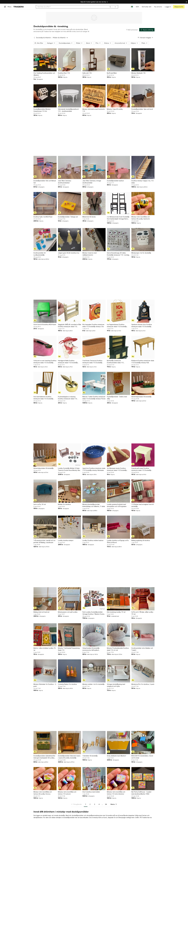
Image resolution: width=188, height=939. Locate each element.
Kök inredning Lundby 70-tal (116, 612)
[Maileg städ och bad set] (45, 598)
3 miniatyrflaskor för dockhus (67, 684)
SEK (137, 7)
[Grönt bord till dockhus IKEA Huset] (45, 311)
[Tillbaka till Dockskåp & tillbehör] (34, 37)
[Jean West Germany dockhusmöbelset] (69, 167)
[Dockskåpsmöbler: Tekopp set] (69, 203)
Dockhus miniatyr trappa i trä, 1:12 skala (142, 182)
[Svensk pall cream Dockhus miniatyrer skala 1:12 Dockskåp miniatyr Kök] (143, 455)
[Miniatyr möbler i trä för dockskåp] (94, 670)
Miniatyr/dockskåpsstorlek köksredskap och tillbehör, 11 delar (93, 505)
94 (106, 804)
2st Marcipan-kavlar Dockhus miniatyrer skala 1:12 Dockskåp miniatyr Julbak (117, 469)
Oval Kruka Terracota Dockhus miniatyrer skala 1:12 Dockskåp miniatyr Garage (92, 362)
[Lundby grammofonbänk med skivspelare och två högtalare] (118, 491)
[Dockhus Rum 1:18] (69, 59)
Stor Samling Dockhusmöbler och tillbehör (44, 74)
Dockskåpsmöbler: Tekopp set (68, 217)
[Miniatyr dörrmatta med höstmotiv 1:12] (94, 95)
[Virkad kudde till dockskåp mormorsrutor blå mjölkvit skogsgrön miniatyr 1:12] (94, 634)
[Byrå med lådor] (118, 59)
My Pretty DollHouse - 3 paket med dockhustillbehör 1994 (141, 793)
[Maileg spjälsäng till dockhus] (143, 527)
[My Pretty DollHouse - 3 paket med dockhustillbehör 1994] (143, 778)
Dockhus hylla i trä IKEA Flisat (42, 217)
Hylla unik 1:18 (87, 73)
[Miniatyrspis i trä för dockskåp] (143, 239)
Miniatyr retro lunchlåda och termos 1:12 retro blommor (116, 793)
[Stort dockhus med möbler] (94, 778)
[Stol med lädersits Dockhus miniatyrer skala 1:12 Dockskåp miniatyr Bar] (45, 383)
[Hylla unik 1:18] (94, 59)
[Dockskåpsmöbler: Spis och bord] (143, 95)
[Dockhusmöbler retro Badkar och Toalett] (143, 634)
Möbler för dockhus (64, 504)
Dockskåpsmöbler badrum (115, 181)
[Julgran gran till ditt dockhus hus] (69, 239)
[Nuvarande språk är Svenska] (132, 6)
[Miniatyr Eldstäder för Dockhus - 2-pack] (45, 670)
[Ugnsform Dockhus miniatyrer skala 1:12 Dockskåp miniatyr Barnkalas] (94, 455)
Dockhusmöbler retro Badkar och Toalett (142, 649)
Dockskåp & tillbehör (43, 37)
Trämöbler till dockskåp (90, 756)
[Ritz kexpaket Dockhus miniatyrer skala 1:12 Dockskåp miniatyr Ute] (94, 311)
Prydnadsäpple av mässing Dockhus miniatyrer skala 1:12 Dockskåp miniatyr (67, 398)
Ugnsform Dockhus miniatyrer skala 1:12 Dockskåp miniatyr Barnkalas (93, 469)
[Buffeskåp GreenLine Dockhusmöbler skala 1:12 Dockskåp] (118, 347)
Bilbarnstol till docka (89, 217)
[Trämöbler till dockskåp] (94, 742)
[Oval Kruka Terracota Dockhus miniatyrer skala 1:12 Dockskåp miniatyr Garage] (94, 347)
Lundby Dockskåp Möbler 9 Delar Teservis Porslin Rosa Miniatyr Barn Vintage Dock (69, 469)
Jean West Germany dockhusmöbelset (64, 182)
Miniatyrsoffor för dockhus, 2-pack (142, 684)
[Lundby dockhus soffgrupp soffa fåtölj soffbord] (118, 527)
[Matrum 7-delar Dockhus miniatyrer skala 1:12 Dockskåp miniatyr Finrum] (94, 383)
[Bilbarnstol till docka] (94, 203)
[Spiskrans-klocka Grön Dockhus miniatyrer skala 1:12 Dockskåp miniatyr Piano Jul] (143, 311)
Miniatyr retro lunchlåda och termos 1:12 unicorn (67, 793)
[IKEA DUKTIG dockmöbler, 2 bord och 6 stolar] (143, 742)
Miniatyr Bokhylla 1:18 (138, 73)
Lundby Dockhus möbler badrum (92, 540)
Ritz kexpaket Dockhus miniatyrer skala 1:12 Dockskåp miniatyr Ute (93, 325)
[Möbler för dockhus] (69, 491)
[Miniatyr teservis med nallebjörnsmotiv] (94, 239)
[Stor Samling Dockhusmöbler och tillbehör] (45, 59)
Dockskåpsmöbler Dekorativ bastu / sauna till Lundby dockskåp (69, 757)
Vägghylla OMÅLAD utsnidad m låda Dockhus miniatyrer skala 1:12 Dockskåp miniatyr (69, 326)
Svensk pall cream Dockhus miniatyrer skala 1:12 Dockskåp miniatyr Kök (141, 469)
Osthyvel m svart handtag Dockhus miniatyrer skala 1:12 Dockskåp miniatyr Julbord (44, 362)
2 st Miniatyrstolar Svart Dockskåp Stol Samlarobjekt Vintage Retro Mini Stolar (118, 218)
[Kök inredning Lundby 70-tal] (118, 598)
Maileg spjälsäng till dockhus (140, 540)
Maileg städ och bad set (41, 612)
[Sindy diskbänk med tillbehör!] (118, 742)
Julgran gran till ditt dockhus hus (68, 253)
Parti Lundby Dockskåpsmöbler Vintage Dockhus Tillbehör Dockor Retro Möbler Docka (93, 613)
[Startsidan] (18, 6)
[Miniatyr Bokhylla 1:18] (143, 59)
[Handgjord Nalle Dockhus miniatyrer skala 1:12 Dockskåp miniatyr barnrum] (69, 347)
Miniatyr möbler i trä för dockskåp (93, 684)
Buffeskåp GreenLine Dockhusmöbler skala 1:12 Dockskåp (115, 362)
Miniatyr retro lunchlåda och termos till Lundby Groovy (42, 793)
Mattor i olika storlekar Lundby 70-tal (44, 649)
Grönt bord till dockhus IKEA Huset (44, 324)
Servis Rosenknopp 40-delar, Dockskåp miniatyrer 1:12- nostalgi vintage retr (118, 254)
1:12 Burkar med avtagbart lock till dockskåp (142, 505)
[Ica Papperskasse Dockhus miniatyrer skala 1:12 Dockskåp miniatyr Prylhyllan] (118, 311)
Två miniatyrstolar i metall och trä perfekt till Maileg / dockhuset (44, 541)
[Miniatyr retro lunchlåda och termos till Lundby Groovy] (45, 778)
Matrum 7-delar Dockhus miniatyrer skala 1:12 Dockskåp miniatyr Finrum (93, 398)
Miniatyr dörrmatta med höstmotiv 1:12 (93, 110)
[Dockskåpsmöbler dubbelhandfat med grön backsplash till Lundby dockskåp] (45, 742)
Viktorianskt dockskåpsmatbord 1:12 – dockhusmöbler (68, 110)
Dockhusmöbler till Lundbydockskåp (39, 254)
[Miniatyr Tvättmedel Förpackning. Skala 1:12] (69, 634)
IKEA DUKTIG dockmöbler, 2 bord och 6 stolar (142, 757)
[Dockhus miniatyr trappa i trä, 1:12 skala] (143, 167)
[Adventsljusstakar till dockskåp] (143, 383)
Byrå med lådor (112, 73)
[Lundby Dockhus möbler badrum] (94, 527)
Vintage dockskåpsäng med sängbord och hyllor (116, 685)
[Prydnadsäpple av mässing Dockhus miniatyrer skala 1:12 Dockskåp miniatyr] (69, 383)
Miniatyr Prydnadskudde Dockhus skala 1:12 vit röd (118, 649)
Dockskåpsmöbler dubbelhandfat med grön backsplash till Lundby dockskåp (44, 757)
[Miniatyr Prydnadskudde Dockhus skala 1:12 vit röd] (118, 634)
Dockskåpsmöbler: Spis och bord (142, 109)
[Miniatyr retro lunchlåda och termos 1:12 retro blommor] (118, 778)
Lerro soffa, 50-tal (39, 504)
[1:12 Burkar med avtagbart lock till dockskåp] (143, 491)
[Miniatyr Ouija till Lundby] (118, 95)
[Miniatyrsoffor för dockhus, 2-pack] (143, 670)
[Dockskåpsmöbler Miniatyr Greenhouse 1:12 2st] (45, 95)
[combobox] (74, 6)
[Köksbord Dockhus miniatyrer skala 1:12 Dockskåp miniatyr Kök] (143, 347)
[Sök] (110, 6)
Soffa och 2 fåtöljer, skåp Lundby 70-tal (142, 613)
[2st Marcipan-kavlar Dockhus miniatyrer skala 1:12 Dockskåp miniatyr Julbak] (118, 455)
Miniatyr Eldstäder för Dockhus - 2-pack (44, 685)
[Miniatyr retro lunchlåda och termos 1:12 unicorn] (69, 778)
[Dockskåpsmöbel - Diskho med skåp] (118, 383)
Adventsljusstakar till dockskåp (141, 396)
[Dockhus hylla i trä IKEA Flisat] (45, 203)
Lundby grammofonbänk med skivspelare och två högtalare (116, 505)
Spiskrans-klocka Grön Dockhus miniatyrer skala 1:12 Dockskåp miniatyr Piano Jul (141, 326)
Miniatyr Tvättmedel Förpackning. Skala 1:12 (69, 649)
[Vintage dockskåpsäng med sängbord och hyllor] (118, 670)
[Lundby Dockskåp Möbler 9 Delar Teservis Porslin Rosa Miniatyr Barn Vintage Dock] (69, 455)
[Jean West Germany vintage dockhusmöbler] (94, 167)
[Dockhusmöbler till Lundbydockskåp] (45, 239)
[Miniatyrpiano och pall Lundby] (69, 598)
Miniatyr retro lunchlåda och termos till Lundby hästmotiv (140, 218)
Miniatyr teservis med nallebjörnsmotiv (89, 254)
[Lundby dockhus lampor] (69, 527)
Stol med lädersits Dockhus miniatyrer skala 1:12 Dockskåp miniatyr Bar (43, 398)
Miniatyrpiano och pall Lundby (67, 612)
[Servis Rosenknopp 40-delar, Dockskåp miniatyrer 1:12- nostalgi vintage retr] (118, 239)
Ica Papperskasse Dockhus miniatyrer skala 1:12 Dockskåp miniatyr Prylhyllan (117, 326)
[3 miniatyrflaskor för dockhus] (69, 670)
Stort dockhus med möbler (91, 792)
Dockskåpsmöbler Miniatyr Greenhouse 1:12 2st (42, 110)
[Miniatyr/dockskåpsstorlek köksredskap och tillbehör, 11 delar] (94, 491)
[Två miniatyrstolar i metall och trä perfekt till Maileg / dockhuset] (45, 527)
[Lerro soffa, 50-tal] (45, 491)
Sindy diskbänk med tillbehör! (116, 756)
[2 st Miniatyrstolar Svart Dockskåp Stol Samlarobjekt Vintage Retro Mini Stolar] (118, 203)
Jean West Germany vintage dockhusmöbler (91, 182)
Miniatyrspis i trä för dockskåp (141, 253)
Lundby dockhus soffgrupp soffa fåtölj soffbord (118, 541)
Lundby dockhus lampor (65, 540)
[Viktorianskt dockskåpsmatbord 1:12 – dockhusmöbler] (69, 95)
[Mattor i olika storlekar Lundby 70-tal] (45, 634)
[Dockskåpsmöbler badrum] (118, 167)
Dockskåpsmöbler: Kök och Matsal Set (44, 182)
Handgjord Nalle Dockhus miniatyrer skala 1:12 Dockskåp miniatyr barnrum (68, 362)
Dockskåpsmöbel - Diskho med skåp (117, 398)
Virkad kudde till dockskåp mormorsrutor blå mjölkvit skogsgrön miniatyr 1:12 (90, 649)
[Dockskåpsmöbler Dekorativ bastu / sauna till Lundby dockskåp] (69, 742)
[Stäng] (186, 2)
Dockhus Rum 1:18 (64, 73)
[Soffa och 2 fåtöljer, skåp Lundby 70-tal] (143, 598)
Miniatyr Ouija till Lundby (115, 109)
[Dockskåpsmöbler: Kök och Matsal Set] (45, 167)
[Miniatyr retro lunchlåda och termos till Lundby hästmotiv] (143, 203)
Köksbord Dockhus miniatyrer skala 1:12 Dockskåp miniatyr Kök (142, 361)
